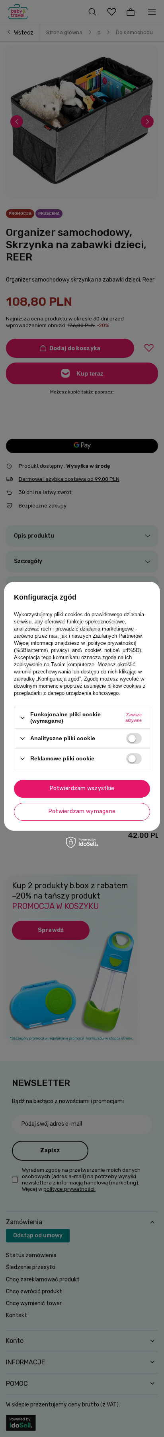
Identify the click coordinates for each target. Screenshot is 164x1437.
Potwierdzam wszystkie (82, 788)
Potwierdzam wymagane (82, 811)
